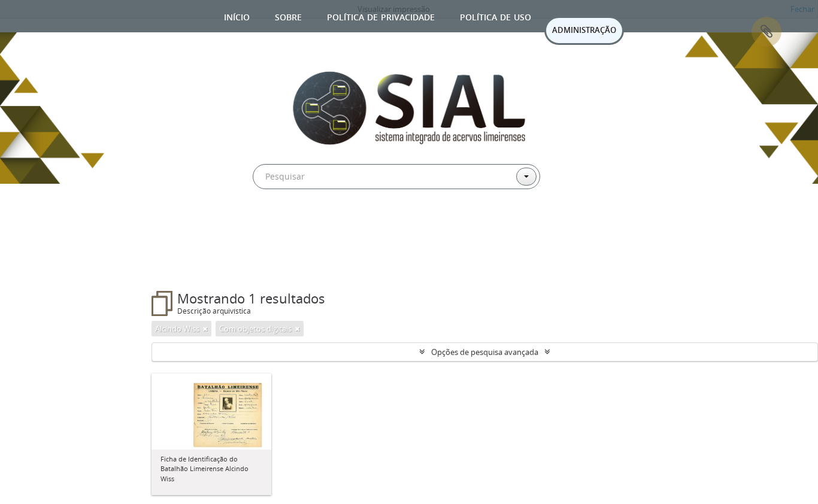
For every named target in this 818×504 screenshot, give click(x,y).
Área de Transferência (766, 32)
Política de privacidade (381, 16)
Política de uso (495, 16)
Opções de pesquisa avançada (484, 352)
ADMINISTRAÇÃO (584, 30)
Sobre (288, 16)
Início (237, 16)
